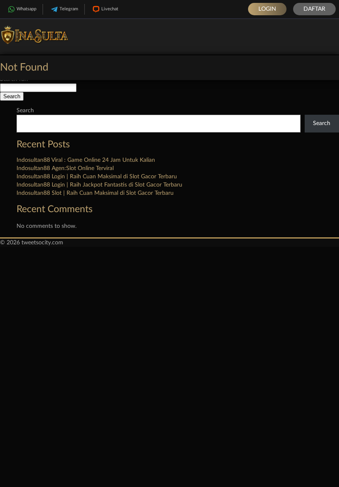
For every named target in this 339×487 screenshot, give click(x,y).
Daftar (314, 9)
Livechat (109, 9)
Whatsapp (26, 9)
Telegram (69, 9)
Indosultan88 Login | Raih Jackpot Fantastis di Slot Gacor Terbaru (99, 185)
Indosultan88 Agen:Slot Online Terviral (65, 168)
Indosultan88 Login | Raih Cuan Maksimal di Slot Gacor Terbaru (97, 177)
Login (267, 9)
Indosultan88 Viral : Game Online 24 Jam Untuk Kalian (86, 160)
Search (25, 110)
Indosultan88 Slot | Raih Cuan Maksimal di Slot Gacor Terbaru (95, 193)
